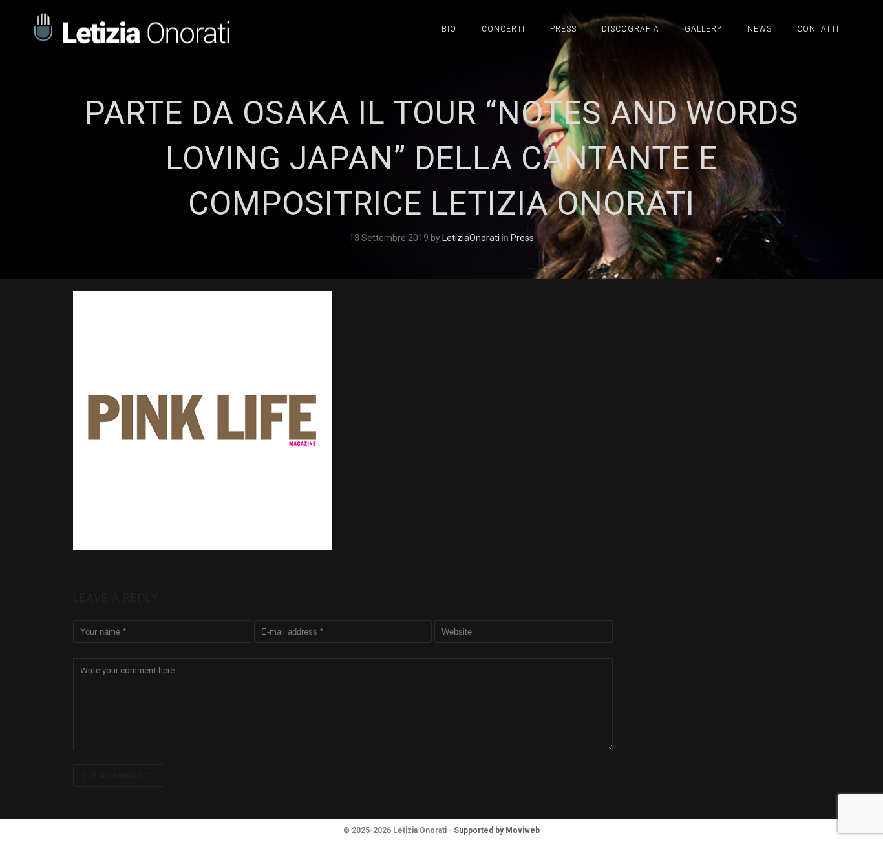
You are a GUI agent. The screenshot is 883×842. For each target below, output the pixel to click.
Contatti (818, 29)
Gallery (703, 29)
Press (563, 29)
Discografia (630, 29)
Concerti (503, 29)
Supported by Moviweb (497, 830)
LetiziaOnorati (472, 238)
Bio (449, 29)
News (759, 29)
